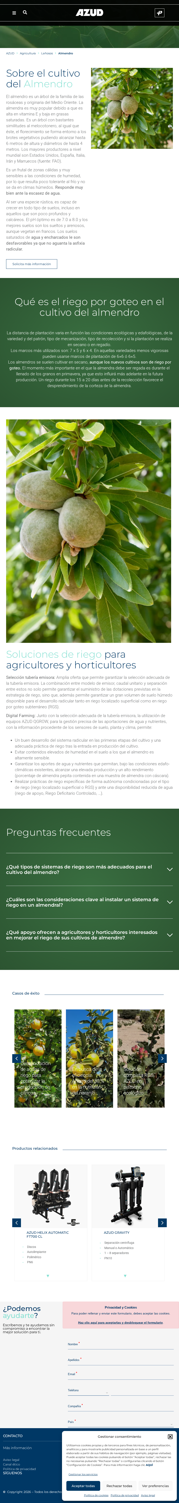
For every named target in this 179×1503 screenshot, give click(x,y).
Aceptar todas (83, 1486)
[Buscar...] (25, 13)
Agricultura (28, 53)
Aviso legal (148, 1495)
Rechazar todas (119, 1486)
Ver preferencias (155, 1486)
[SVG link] (89, 12)
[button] (170, 1436)
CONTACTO (12, 1436)
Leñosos (47, 53)
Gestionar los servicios (83, 1474)
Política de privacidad (125, 1495)
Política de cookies (96, 1495)
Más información (17, 1448)
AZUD (10, 53)
